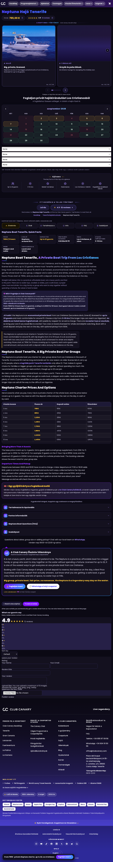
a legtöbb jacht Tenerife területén (35, 363)
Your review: (7, 676)
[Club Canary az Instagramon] (36, 844)
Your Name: (7, 663)
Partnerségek (64, 765)
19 (87, 129)
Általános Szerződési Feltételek (26, 834)
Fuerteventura (9, 745)
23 (41, 135)
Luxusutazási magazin (64, 783)
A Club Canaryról (67, 721)
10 (56, 124)
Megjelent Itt (9, 779)
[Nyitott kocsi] (109, 3)
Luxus (88, 4)
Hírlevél (61, 770)
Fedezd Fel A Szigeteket (14, 721)
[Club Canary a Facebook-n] (51, 844)
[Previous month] (5, 109)
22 (26, 135)
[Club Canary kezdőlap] (17, 709)
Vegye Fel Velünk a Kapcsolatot (94, 727)
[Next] (65, 90)
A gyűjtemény (64, 731)
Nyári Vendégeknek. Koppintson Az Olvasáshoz (56, 823)
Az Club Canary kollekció (70, 490)
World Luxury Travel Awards (40, 783)
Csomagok (57, 4)
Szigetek (99, 4)
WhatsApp (80, 539)
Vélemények (63, 745)
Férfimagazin (19, 783)
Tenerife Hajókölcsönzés (52, 215)
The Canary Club (37, 726)
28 (11, 140)
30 (41, 140)
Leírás (43, 207)
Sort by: (5, 651)
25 (72, 135)
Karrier (61, 760)
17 (56, 129)
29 (26, 140)
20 (102, 129)
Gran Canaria (9, 735)
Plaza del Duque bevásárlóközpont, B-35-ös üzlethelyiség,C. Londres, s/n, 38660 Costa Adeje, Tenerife (96, 761)
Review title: (7, 670)
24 (56, 135)
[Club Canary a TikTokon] (46, 844)
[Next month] (107, 109)
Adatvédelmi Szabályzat (51, 834)
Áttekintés (12, 226)
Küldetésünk (63, 726)
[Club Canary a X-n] (61, 844)
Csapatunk (63, 735)
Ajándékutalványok (38, 751)
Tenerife (6, 731)
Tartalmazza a (49, 226)
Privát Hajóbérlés (37, 738)
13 (102, 124)
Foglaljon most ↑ (64, 857)
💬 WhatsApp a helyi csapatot (43, 586)
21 (11, 135)
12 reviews (46, 18)
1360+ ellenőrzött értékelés (14, 303)
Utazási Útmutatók (73, 4)
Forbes (7, 783)
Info (66, 226)
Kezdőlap (13, 4)
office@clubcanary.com (96, 751)
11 (71, 124)
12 (87, 124)
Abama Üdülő (95, 783)
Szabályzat (103, 226)
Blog (60, 750)
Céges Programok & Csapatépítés (39, 732)
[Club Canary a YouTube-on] (41, 844)
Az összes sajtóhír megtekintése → (15, 788)
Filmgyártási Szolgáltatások (37, 744)
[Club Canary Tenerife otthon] (3, 3)
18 (72, 129)
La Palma (7, 750)
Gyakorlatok (63, 755)
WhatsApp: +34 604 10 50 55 (97, 744)
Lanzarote (7, 740)
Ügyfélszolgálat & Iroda (95, 721)
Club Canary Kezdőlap (12, 726)
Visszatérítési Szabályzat (75, 834)
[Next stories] (107, 50)
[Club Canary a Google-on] (77, 844)
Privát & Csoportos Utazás (40, 721)
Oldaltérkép (93, 834)
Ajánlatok (45, 4)
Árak (30, 226)
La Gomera (7, 755)
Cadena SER (82, 783)
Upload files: (24, 687)
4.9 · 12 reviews (62, 207)
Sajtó (60, 740)
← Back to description (12, 604)
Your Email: (54, 663)
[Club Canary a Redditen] (72, 844)
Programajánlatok (28, 4)
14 (11, 129)
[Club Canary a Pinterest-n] (67, 844)
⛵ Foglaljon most (15, 586)
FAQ (85, 226)
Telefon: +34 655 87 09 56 (97, 738)
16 (41, 129)
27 (102, 135)
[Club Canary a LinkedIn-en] (56, 844)
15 (26, 129)
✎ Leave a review (31, 604)
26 (87, 135)
